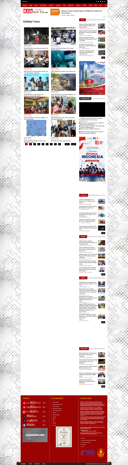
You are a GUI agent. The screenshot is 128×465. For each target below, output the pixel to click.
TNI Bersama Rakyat (57, 410)
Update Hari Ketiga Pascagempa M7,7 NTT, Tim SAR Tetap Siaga (87, 220)
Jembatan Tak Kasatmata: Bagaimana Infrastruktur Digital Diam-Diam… (87, 381)
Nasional (51, 5)
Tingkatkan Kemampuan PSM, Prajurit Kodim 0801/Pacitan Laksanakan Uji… (86, 52)
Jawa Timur (81, 28)
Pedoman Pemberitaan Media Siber (88, 440)
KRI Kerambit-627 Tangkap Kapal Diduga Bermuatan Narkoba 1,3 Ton (88, 283)
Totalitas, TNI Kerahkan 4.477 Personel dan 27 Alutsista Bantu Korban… (87, 201)
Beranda (25, 5)
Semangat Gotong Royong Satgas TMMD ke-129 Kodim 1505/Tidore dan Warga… (63, 95)
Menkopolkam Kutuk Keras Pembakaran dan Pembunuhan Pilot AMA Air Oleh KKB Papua (88, 298)
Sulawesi (78, 5)
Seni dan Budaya (56, 414)
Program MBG (56, 402)
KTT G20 (54, 423)
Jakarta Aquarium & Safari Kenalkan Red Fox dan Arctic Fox (88, 367)
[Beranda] (36, 11)
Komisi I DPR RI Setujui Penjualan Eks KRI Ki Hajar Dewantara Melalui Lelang (88, 262)
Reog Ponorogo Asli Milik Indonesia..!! (90, 129)
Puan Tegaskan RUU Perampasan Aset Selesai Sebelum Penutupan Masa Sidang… (87, 269)
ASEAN (54, 417)
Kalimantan (71, 5)
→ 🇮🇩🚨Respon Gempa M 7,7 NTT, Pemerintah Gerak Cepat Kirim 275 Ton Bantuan (90, 119)
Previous (104, 17)
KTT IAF (54, 425)
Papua (90, 5)
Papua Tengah (82, 311)
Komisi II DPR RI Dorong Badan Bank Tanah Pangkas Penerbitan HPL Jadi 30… (87, 249)
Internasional (43, 5)
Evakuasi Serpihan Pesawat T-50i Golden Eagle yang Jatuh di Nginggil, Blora (91, 126)
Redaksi (83, 438)
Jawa (64, 5)
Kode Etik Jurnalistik (85, 442)
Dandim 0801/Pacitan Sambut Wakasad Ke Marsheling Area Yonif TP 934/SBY (88, 39)
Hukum (81, 301)
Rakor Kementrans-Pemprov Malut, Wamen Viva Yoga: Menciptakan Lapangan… (36, 72)
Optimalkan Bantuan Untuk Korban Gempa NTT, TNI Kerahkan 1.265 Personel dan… (88, 214)
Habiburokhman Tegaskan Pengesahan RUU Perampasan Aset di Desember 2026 (88, 242)
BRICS (54, 419)
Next (105, 17)
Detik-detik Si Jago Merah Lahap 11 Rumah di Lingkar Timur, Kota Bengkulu (91, 123)
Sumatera (58, 5)
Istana (36, 5)
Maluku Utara (27, 45)
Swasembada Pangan (57, 408)
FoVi (100, 5)
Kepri (80, 285)
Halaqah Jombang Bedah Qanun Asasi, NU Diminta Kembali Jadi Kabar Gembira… (87, 25)
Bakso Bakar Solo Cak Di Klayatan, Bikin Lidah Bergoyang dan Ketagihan (88, 354)
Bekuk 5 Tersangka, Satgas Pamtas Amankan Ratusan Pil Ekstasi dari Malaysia (91, 132)
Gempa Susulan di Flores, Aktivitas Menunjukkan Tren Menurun (88, 207)
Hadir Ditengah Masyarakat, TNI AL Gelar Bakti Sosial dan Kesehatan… (63, 118)
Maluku (85, 5)
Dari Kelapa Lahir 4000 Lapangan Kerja (61, 141)
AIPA (54, 421)
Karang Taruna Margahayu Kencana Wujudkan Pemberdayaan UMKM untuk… (88, 374)
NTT (80, 48)
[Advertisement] (92, 188)
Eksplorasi (81, 357)
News (30, 5)
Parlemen (63, 15)
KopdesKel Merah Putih (58, 404)
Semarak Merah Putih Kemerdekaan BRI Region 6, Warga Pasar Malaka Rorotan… (88, 32)
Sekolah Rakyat (56, 406)
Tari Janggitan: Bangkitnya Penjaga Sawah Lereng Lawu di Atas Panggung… (88, 361)
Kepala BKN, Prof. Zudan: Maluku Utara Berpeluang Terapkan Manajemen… (34, 95)
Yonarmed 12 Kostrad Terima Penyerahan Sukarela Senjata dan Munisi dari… (87, 45)
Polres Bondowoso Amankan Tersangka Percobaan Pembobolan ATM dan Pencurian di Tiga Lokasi (88, 290)
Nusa (96, 5)
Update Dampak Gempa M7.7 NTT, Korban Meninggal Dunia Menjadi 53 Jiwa (88, 228)
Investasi (54, 412)
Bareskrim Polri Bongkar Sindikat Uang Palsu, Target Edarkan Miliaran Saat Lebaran (88, 316)
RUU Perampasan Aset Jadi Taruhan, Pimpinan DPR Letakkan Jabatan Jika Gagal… (88, 256)
